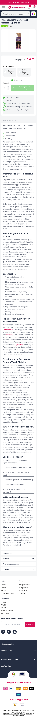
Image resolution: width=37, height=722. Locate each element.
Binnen (3, 585)
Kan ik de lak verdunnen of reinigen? (15, 490)
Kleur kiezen (5, 614)
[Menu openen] (2, 7)
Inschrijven (29, 625)
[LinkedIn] (15, 632)
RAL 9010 (4, 602)
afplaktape (10, 335)
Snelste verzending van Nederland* (19, 106)
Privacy (22, 714)
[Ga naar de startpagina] (17, 7)
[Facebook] (9, 632)
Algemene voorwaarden (11, 714)
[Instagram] (3, 632)
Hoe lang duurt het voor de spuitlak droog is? (15, 461)
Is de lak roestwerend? (14, 484)
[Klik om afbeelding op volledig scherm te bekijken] (18, 40)
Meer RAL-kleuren (7, 611)
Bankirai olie (23, 590)
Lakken (3, 588)
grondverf (19, 344)
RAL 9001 (4, 605)
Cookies (29, 714)
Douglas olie (23, 588)
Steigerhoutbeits (24, 585)
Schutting (22, 593)
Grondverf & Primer (7, 593)
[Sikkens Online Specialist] (22, 674)
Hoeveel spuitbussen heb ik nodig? (19, 480)
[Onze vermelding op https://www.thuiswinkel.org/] (14, 674)
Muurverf (4, 590)
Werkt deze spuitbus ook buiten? (18, 467)
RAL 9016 (4, 608)
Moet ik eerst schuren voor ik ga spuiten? (17, 473)
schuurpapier (8, 330)
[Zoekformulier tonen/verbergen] (28, 14)
